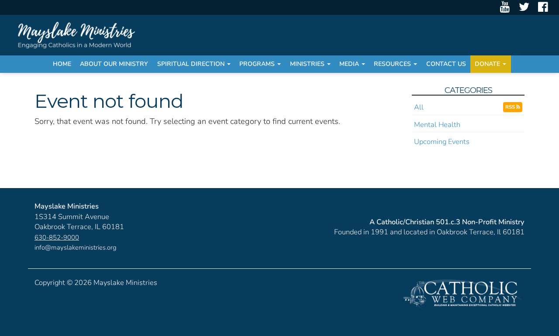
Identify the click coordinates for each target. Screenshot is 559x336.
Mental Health (437, 125)
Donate (488, 64)
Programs (257, 64)
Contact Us (446, 64)
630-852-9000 (57, 237)
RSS (510, 106)
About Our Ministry (114, 64)
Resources (393, 64)
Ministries (308, 64)
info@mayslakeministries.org (76, 247)
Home (62, 64)
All (419, 107)
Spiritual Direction (191, 64)
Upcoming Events (441, 142)
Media (350, 64)
